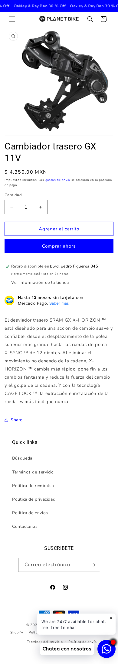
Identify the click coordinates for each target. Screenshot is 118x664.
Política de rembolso (33, 486)
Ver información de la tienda (40, 282)
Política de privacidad (33, 499)
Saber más (59, 303)
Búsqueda (22, 458)
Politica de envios (30, 513)
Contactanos (25, 526)
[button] (12, 19)
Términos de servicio (33, 472)
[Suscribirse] (93, 565)
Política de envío (82, 642)
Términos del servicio (45, 642)
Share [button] (16, 420)
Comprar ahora (59, 246)
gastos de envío (57, 180)
